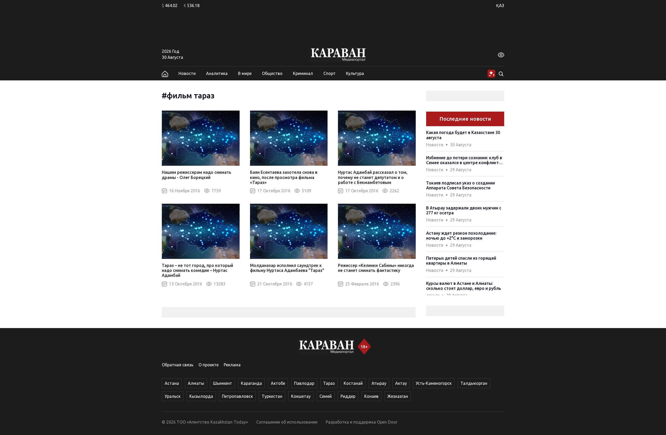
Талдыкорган (473, 383)
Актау (401, 383)
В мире (245, 73)
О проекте (208, 364)
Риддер (348, 396)
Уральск (173, 396)
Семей (325, 396)
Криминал (303, 73)
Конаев (371, 396)
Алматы (196, 383)
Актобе (278, 383)
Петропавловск (237, 396)
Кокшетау (301, 396)
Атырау (379, 383)
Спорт (329, 73)
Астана (172, 383)
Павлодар (304, 383)
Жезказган (397, 396)
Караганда (251, 383)
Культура (355, 73)
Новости (187, 73)
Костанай (353, 383)
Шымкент (222, 383)
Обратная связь (177, 364)
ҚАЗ (500, 5)
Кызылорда (201, 396)
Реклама (232, 364)
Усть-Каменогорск (434, 383)
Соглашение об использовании (286, 422)
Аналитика (217, 73)
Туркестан (272, 396)
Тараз (329, 383)
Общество (272, 73)
